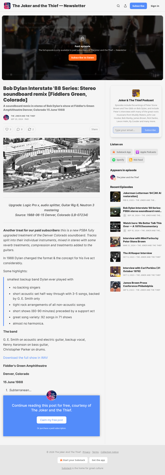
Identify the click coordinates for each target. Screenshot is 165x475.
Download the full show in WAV (25, 358)
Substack (66, 468)
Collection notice (110, 452)
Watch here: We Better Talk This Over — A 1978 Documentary (142, 225)
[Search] (118, 6)
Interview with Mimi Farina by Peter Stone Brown (140, 240)
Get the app (98, 460)
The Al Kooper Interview (137, 253)
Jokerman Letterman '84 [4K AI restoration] (142, 194)
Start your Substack (74, 460)
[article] (136, 196)
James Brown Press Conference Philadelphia (138, 284)
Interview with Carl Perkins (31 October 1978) (141, 269)
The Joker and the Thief (23, 116)
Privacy (86, 452)
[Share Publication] (125, 6)
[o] (115, 196)
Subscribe (138, 5)
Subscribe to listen (82, 57)
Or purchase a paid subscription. (51, 428)
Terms (95, 452)
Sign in (155, 5)
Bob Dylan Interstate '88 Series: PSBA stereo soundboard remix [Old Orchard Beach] (142, 209)
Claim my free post (51, 420)
